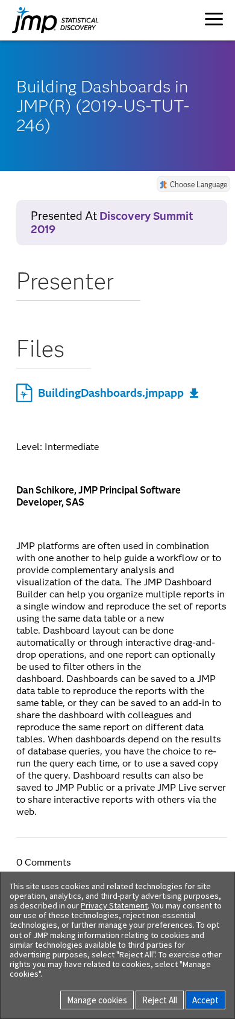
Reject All (159, 1000)
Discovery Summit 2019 (112, 222)
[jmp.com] (43, 20)
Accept (205, 1000)
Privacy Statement (114, 905)
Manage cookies (97, 1000)
